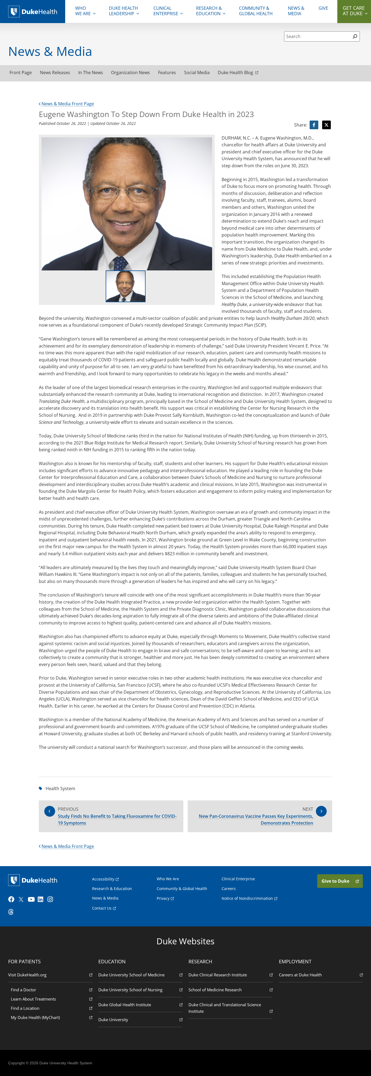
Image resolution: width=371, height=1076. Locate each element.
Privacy (163, 898)
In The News (90, 72)
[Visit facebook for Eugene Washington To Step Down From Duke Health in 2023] (314, 125)
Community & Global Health (256, 11)
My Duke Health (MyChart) (35, 1017)
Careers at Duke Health (300, 974)
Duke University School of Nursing (130, 989)
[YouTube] (32, 899)
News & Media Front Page (68, 104)
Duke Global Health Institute (124, 1004)
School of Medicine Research (215, 989)
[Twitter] (22, 899)
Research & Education (209, 11)
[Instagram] (52, 899)
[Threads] (12, 912)
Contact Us (102, 908)
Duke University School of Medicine (131, 974)
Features (167, 72)
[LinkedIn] (42, 899)
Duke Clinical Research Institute (217, 974)
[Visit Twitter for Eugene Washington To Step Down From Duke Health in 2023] (326, 125)
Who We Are (168, 878)
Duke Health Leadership (123, 11)
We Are (83, 11)
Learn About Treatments (33, 999)
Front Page (21, 72)
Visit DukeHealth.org (27, 974)
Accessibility (103, 879)
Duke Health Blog (235, 72)
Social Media (197, 72)
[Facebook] (12, 899)
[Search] (355, 36)
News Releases (55, 72)
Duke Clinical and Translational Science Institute (224, 1008)
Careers (229, 888)
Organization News (130, 72)
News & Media (296, 11)
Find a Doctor (23, 989)
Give (323, 8)
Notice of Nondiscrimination (247, 898)
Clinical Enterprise (165, 11)
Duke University (113, 1019)
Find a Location (25, 1008)
